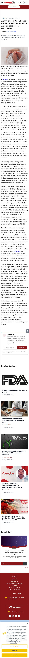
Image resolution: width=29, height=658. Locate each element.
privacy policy (8, 352)
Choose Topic (12, 7)
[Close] (27, 624)
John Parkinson (8, 457)
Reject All (14, 650)
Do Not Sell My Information (14, 583)
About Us (14, 576)
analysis (5, 79)
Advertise (14, 578)
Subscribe (21, 347)
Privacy (14, 585)
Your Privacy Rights (14, 589)
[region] (14, 640)
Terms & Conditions (14, 587)
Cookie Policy (13, 643)
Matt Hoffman (7, 424)
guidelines (17, 251)
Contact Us (14, 582)
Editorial (14, 580)
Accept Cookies (14, 655)
